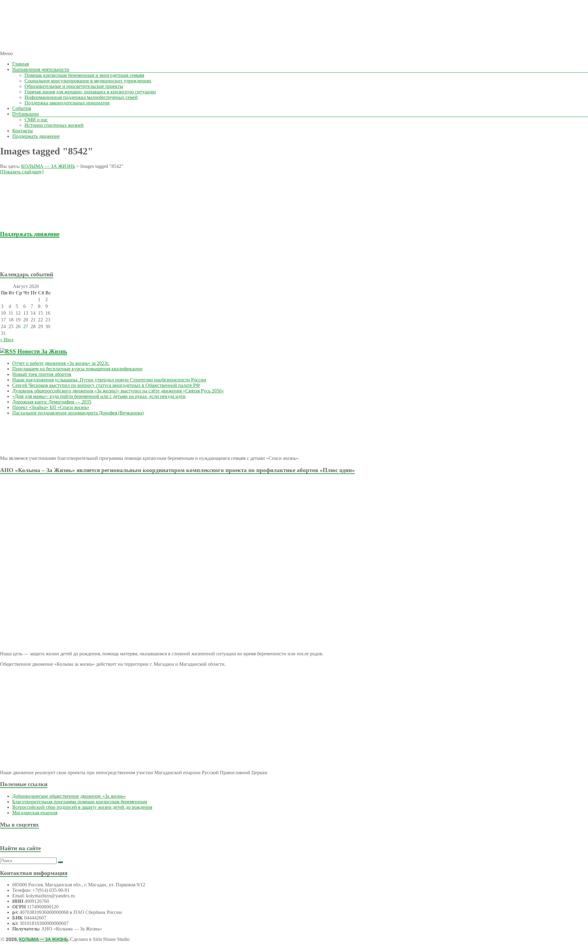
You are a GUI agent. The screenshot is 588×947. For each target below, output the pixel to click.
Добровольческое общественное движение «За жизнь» (69, 796)
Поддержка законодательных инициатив (67, 102)
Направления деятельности (40, 69)
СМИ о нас (36, 119)
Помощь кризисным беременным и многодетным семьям (84, 75)
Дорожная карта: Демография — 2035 (51, 401)
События (21, 108)
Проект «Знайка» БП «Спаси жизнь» (50, 407)
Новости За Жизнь (42, 351)
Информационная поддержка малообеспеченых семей (81, 97)
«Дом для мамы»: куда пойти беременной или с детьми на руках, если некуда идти (99, 396)
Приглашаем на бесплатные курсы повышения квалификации (77, 368)
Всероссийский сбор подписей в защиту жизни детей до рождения (82, 807)
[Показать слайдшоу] (21, 171)
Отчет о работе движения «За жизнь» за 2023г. (60, 363)
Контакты (22, 130)
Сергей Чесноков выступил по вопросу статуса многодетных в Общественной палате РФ (106, 385)
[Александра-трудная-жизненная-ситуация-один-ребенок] (37, 222)
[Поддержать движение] (36, 262)
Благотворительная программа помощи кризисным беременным (79, 801)
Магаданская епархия (34, 812)
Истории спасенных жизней (54, 125)
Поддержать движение (36, 136)
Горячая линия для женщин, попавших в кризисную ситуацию (90, 91)
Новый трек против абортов (41, 374)
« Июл (6, 339)
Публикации (25, 113)
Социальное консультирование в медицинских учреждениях (87, 80)
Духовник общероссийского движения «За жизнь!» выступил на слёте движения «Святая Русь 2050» (118, 390)
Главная (20, 63)
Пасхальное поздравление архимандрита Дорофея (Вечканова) (78, 412)
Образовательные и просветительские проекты (73, 86)
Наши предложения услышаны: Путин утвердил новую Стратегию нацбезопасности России (109, 379)
